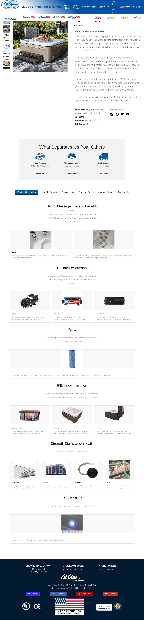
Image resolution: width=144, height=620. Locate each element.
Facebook (60, 594)
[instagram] (111, 114)
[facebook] (117, 114)
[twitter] (122, 114)
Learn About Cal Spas (56, 585)
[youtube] (127, 114)
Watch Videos (66, 7)
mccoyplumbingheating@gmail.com (95, 7)
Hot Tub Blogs (78, 585)
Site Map (69, 585)
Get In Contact (76, 7)
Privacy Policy (90, 585)
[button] (98, 17)
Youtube (112, 594)
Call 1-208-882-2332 (114, 6)
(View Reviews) (79, 25)
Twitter (34, 594)
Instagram (86, 594)
